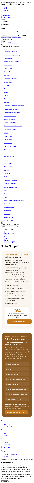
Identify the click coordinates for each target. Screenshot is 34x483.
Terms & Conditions (10, 454)
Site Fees (7, 444)
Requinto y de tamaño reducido (13, 126)
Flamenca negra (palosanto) (12, 112)
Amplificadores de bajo (11, 180)
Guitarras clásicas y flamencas (14, 106)
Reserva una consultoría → (16, 412)
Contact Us (8, 426)
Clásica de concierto (10, 116)
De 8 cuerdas (8, 68)
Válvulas (6, 160)
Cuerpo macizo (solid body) (12, 55)
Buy (5, 7)
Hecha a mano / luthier (10, 129)
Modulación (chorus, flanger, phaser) (14, 200)
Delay (5, 194)
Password (22, 35)
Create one (13, 43)
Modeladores (8, 166)
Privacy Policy (9, 456)
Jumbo (6, 92)
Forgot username (5, 37)
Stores (6, 11)
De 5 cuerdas (8, 139)
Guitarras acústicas (10, 78)
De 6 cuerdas (8, 143)
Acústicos (7, 149)
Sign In (13, 242)
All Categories (8, 217)
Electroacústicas (9, 99)
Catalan (3, 15)
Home (6, 50)
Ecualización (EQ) (9, 207)
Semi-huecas (8, 58)
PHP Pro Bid (11, 459)
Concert (6, 85)
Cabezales (7, 173)
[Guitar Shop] (5, 17)
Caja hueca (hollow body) (11, 61)
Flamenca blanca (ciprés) (11, 109)
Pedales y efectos (10, 183)
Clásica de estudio (9, 119)
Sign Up (7, 242)
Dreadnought (8, 82)
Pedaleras (7, 214)
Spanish (8, 15)
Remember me (7, 39)
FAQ (5, 435)
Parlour (6, 95)
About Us (7, 424)
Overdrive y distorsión (10, 187)
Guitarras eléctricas (10, 51)
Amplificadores (9, 156)
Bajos (6, 133)
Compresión (7, 204)
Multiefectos (8, 210)
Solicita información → (19, 321)
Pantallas (7, 176)
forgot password (16, 37)
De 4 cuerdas (8, 136)
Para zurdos (7, 71)
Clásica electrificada (10, 122)
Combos (6, 170)
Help (5, 433)
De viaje (6, 75)
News (6, 442)
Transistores (8, 163)
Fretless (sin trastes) (10, 146)
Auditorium (7, 88)
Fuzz (5, 190)
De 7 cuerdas (8, 65)
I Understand (4, 481)
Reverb (6, 197)
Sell (5, 9)
